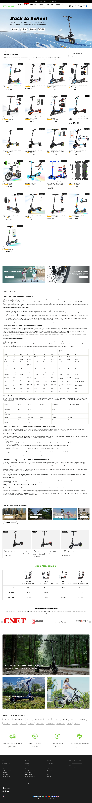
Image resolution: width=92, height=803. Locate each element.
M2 (43, 351)
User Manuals (49, 770)
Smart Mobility (50, 4)
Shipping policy (50, 723)
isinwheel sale (40, 723)
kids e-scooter (7, 719)
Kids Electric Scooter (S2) (73, 404)
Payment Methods (28, 780)
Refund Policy (57, 746)
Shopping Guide (59, 4)
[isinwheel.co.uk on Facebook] (3, 791)
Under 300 (29, 719)
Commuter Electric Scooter (8, 766)
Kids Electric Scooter (7, 770)
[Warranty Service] (35, 736)
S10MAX (64, 550)
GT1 (35, 351)
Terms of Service (28, 783)
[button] (5, 87)
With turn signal (38, 719)
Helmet (15, 723)
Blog (48, 774)
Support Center (79, 747)
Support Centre (50, 763)
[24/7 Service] (79, 736)
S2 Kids (19, 404)
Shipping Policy (12, 746)
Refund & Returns (28, 774)
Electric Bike (42, 4)
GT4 (76, 351)
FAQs (48, 772)
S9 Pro (14, 351)
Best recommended (18, 719)
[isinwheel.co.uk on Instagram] (5, 791)
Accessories (37, 7)
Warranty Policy (34, 746)
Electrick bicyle (82, 719)
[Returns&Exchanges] (57, 736)
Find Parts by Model (51, 765)
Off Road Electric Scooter (8, 768)
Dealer (69, 723)
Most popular (64, 719)
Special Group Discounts (30, 770)
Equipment (5, 772)
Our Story (27, 765)
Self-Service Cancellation (30, 776)
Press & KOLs (5, 778)
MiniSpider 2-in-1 (56, 404)
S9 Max (21, 351)
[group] (14, 514)
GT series (77, 723)
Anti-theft (31, 723)
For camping (6, 723)
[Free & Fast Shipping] (13, 736)
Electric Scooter (33, 4)
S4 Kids (29, 404)
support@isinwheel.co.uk (77, 762)
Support (44, 7)
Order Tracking (50, 768)
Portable (73, 719)
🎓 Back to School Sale (23, 4)
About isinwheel (60, 723)
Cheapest (48, 719)
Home (4, 51)
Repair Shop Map (50, 766)
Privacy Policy (27, 781)
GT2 (52, 351)
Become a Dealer (28, 766)
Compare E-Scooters (7, 776)
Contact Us (27, 763)
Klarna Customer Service (52, 778)
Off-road (56, 719)
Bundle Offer (5, 774)
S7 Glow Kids (42, 404)
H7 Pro (68, 351)
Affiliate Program (28, 768)
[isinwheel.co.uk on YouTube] (8, 791)
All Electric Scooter (6, 763)
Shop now (9, 671)
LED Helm (23, 723)
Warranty (26, 778)
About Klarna (49, 776)
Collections (8, 51)
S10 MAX (29, 351)
